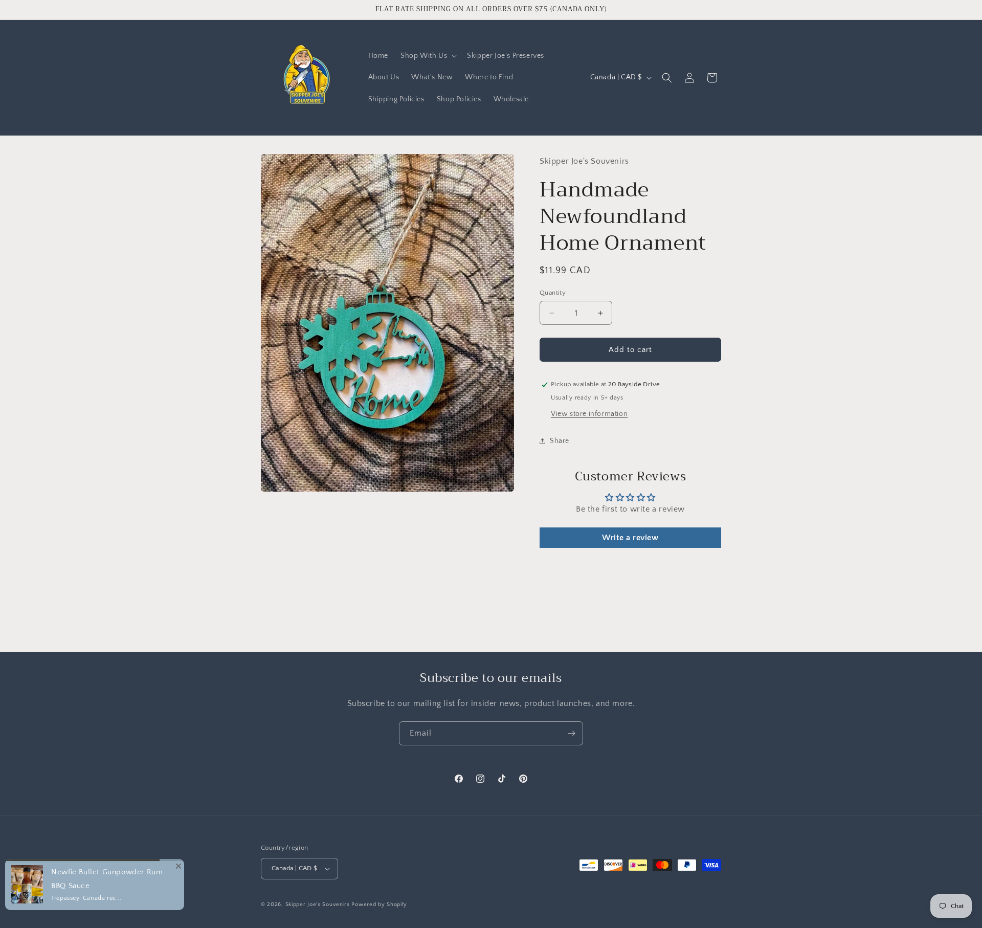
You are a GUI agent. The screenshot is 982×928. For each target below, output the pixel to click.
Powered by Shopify (379, 904)
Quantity (553, 292)
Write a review (630, 537)
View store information (589, 414)
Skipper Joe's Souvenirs (317, 904)
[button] (427, 56)
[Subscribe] (571, 733)
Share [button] (559, 441)
